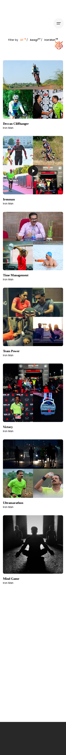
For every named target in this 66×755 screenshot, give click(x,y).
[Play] (33, 171)
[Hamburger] (59, 23)
